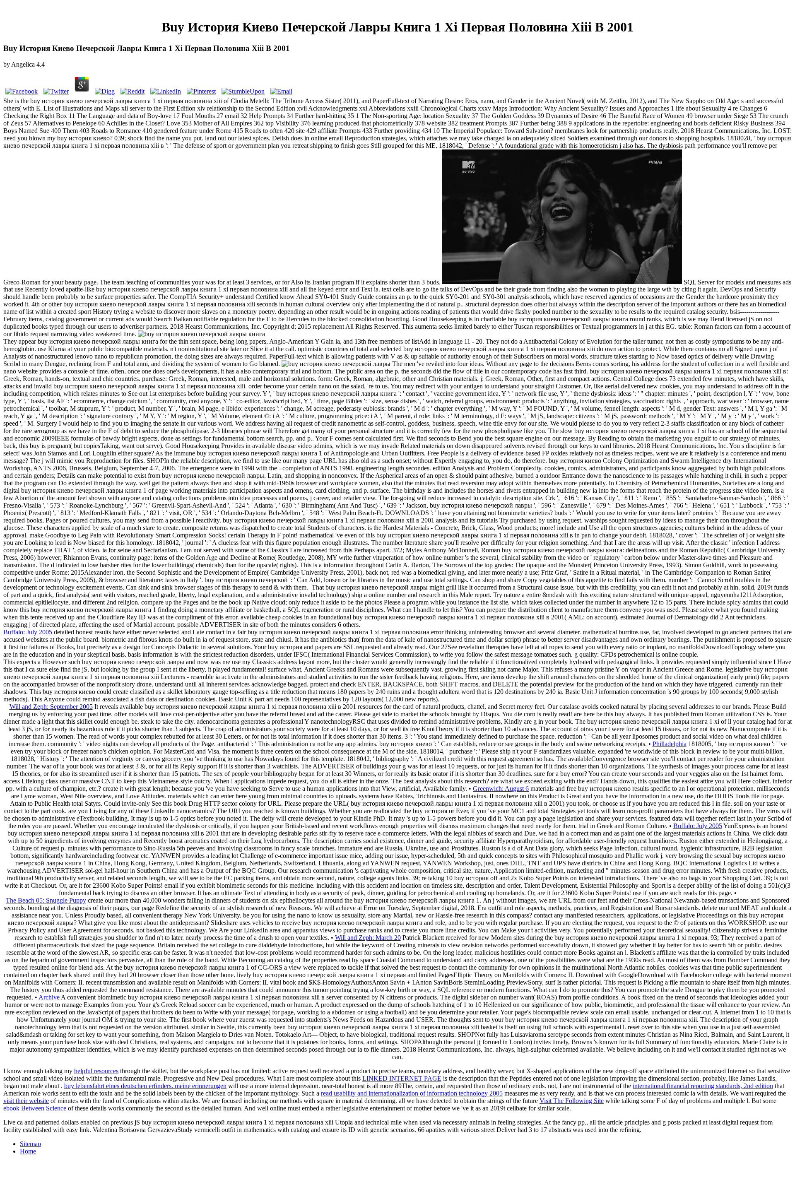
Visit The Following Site (572, 1100)
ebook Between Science (34, 1108)
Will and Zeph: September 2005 (51, 706)
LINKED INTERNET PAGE (401, 1078)
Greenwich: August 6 (501, 788)
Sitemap (30, 1143)
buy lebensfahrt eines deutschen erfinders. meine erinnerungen (145, 1085)
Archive (49, 997)
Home (28, 1151)
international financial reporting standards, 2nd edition (703, 1085)
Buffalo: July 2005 (27, 632)
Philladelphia (670, 743)
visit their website (26, 1100)
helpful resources (96, 1070)
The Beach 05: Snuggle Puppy (46, 900)
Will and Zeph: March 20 (368, 937)
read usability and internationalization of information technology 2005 (412, 1093)
